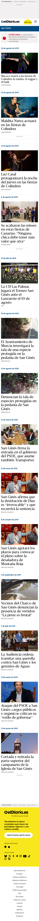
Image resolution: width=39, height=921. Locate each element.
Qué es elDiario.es (19, 870)
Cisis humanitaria (23, 1)
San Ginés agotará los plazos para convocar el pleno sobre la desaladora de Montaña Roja (18, 556)
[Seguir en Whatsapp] (5, 858)
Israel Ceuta (16, 1)
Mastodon (19, 916)
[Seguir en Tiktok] (29, 856)
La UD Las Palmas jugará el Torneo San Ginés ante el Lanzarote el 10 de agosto (17, 294)
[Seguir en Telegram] (17, 856)
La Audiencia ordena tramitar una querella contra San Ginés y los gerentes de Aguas (18, 660)
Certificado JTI (19, 913)
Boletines (19, 910)
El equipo (19, 874)
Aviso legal (19, 887)
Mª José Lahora (6, 244)
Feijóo (37, 1)
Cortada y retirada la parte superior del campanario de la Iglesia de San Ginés (17, 763)
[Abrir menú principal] (35, 21)
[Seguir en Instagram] (20, 856)
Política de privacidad (19, 890)
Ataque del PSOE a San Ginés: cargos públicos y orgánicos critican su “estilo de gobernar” (19, 711)
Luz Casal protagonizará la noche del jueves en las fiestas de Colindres (19, 180)
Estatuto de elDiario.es (19, 880)
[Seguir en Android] (5, 847)
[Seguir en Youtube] (25, 856)
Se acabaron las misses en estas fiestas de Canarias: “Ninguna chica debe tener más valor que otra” (19, 233)
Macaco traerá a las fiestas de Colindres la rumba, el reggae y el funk (19, 79)
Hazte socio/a (27, 22)
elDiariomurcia (5, 361)
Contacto (20, 903)
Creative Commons (19, 883)
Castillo (28, 805)
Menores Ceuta (31, 1)
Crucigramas (15, 805)
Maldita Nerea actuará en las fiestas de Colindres (18, 125)
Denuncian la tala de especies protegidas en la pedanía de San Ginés (19, 403)
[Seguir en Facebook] (13, 856)
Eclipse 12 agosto (22, 805)
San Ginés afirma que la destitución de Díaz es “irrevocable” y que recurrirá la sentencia (18, 503)
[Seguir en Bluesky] (5, 856)
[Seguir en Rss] (9, 858)
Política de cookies (20, 900)
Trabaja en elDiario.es (19, 877)
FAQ (19, 893)
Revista (19, 906)
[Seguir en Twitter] (9, 856)
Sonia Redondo (6, 85)
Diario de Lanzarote (7, 512)
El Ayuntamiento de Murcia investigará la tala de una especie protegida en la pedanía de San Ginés (18, 350)
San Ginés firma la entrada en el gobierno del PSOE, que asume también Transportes (19, 454)
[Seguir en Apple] (9, 847)
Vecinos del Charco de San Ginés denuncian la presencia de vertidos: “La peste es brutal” (19, 609)
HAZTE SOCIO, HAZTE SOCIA (18, 835)
